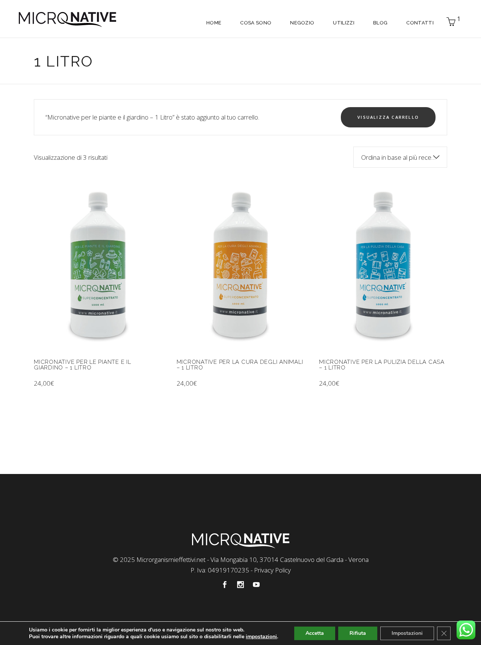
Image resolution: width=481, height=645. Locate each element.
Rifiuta (357, 633)
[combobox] (400, 157)
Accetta (315, 633)
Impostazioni (407, 633)
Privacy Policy (272, 570)
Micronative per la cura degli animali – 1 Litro (240, 365)
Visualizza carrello (388, 117)
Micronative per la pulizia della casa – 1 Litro (382, 365)
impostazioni (261, 636)
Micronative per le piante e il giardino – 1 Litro (82, 365)
